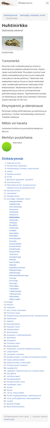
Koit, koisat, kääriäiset (16, 310)
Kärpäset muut (13, 326)
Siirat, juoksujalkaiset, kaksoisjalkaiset (23, 398)
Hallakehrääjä (14, 204)
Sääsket (10, 321)
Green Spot (9, 419)
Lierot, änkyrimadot (15, 392)
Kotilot (9, 387)
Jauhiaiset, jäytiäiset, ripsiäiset (20, 179)
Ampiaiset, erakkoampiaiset (19, 335)
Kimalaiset (11, 340)
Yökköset (11, 307)
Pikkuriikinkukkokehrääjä (18, 275)
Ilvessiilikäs (13, 225)
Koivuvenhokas (15, 246)
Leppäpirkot (12, 368)
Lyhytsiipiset (12, 351)
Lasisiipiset (12, 193)
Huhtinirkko (14, 217)
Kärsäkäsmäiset (14, 379)
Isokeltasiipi (13, 228)
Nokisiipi (12, 259)
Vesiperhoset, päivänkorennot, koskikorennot (27, 315)
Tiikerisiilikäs (14, 286)
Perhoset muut (13, 313)
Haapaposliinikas (16, 201)
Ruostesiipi (13, 280)
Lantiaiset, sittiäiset (15, 354)
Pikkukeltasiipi (14, 272)
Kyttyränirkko (14, 251)
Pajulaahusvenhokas (17, 267)
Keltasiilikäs (13, 235)
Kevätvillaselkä (15, 238)
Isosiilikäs (13, 230)
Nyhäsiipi (12, 265)
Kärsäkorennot (13, 190)
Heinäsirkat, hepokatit (17, 165)
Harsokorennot (13, 182)
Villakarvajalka (14, 299)
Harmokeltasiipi (15, 206)
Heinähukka (13, 212)
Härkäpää (13, 222)
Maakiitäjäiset (13, 346)
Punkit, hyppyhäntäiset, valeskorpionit (24, 395)
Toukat (10, 401)
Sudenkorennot (14, 163)
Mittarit (10, 304)
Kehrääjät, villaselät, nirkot (32, 15)
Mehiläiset (11, 337)
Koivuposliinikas (15, 243)
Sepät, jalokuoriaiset (16, 359)
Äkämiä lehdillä (13, 404)
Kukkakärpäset (13, 324)
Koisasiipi (13, 241)
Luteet (9, 171)
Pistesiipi (12, 278)
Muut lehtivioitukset (16, 406)
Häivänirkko (13, 220)
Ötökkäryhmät (10, 15)
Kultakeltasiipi (14, 249)
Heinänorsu (13, 214)
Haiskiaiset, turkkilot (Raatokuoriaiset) (24, 348)
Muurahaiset (12, 332)
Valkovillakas (14, 296)
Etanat (9, 390)
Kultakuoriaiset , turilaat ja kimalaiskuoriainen (27, 357)
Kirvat (9, 176)
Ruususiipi (13, 283)
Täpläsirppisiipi (15, 291)
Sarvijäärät (11, 373)
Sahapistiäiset (13, 329)
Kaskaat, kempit (14, 174)
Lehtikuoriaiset (13, 376)
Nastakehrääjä (15, 257)
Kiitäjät (10, 302)
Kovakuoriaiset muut (16, 381)
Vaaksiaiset (12, 318)
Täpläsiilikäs (14, 288)
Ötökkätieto (25, 3)
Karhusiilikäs (14, 233)
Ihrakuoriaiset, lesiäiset (17, 365)
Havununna (13, 209)
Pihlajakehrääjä (15, 270)
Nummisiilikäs (14, 262)
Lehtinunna (13, 254)
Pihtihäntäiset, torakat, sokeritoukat (23, 168)
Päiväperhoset (13, 196)
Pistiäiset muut (13, 343)
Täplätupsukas (15, 294)
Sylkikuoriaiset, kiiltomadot (19, 362)
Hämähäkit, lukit (14, 384)
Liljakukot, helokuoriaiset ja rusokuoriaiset (25, 371)
